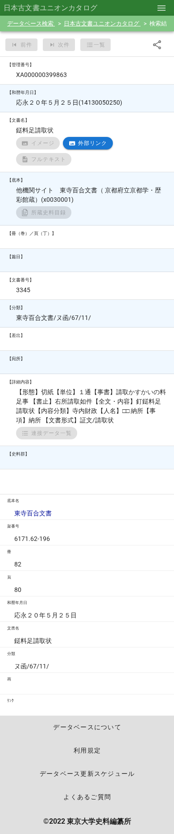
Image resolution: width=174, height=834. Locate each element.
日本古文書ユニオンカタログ (102, 23)
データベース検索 (31, 23)
